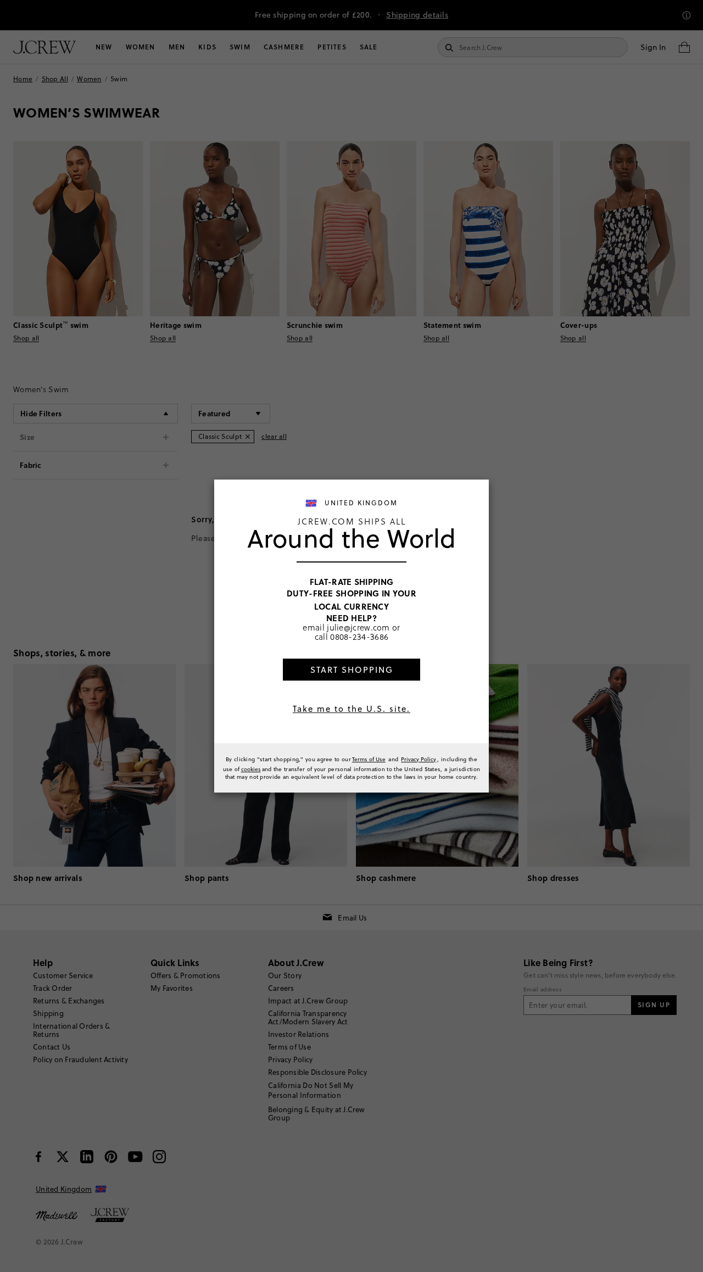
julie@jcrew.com (358, 627)
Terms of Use (369, 759)
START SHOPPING (351, 670)
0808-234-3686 (359, 637)
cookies (251, 769)
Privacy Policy (418, 759)
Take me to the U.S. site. (351, 709)
